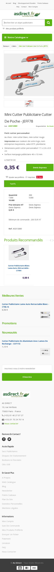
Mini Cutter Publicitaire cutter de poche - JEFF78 (33, 46)
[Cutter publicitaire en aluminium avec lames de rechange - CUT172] (45, 351)
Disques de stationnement (14, 455)
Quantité (13, 195)
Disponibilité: (41, 126)
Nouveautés (9, 332)
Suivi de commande (11, 525)
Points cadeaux (42, 3)
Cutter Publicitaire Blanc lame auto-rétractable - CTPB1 (18, 268)
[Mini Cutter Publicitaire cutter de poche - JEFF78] (29, 103)
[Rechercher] (48, 22)
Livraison (6, 543)
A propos (6, 477)
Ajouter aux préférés (16, 177)
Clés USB (6, 464)
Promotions (9, 323)
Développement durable (27, 3)
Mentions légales (10, 508)
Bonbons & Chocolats (11, 460)
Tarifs (13, 183)
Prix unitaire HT (16, 205)
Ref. (5, 126)
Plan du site (7, 499)
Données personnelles (12, 503)
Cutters (14, 46)
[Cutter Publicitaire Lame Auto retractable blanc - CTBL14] (45, 315)
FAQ (17, 7)
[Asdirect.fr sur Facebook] (4, 439)
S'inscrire (27, 377)
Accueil (8, 3)
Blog (14, 3)
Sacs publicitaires (9, 451)
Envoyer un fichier (10, 534)
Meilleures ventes (12, 295)
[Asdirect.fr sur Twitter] (9, 439)
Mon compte (33, 7)
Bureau (5, 46)
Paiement (6, 538)
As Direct (17, 562)
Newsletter (7, 490)
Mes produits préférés (15, 28)
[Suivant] (53, 240)
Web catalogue (9, 482)
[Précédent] (50, 240)
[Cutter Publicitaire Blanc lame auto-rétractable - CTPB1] (19, 252)
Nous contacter (11, 423)
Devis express (40, 167)
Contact (24, 7)
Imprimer (31, 177)
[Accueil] (27, 14)
